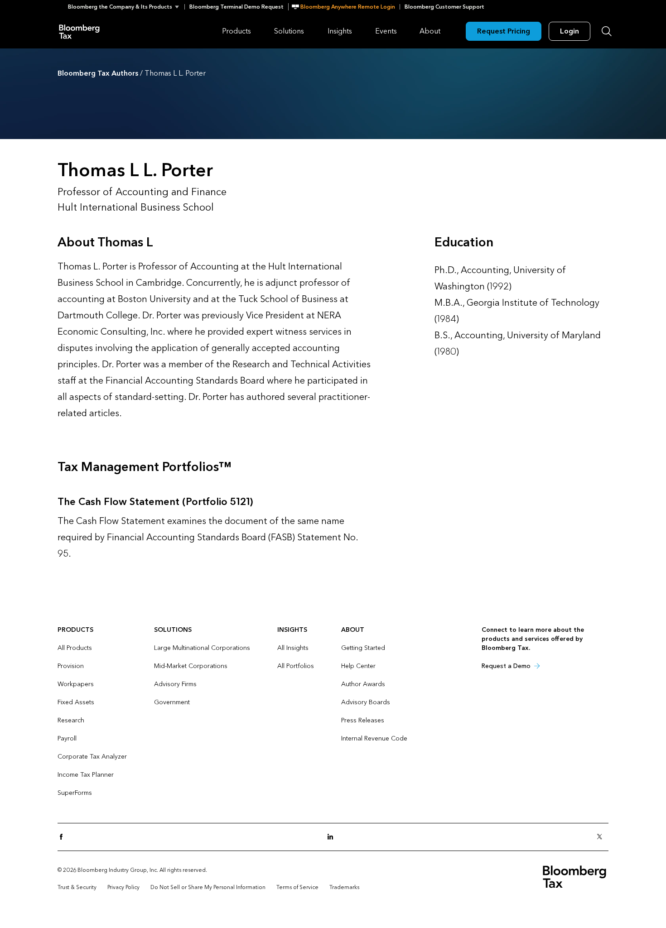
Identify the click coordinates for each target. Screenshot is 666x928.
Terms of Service (297, 887)
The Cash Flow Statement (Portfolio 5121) (155, 501)
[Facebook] (64, 837)
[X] (602, 837)
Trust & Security (77, 887)
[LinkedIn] (333, 837)
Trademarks (344, 887)
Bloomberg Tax (79, 31)
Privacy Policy (123, 887)
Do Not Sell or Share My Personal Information (207, 887)
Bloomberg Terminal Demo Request (236, 7)
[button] (126, 7)
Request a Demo (506, 666)
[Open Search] (606, 31)
